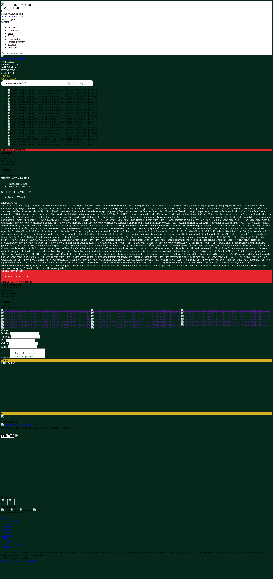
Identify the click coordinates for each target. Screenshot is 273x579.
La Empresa (14, 30)
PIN (3, 340)
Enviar (4, 360)
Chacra (6, 546)
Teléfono (5, 336)
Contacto (12, 47)
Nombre (5, 333)
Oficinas (7, 526)
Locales (6, 529)
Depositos (8, 541)
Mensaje (5, 357)
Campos (7, 532)
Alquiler (12, 36)
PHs (5, 538)
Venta (10, 33)
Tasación (12, 44)
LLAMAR (13, 27)
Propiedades (14, 39)
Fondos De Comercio (13, 544)
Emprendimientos (16, 42)
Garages (7, 535)
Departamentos (10, 521)
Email (4, 346)
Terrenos (7, 518)
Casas (6, 524)
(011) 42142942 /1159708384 (18, 425)
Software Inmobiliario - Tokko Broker (20, 561)
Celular (5, 343)
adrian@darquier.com (12, 13)
